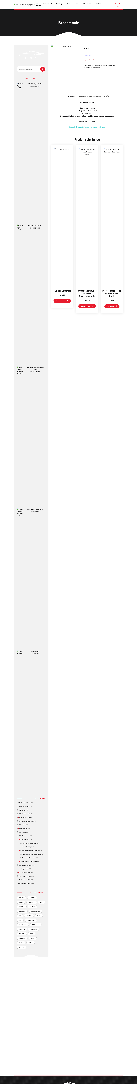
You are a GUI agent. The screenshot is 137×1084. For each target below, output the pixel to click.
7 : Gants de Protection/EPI (28, 861)
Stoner (21, 942)
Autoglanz (31, 902)
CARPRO (32, 906)
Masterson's (34, 929)
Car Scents (22, 911)
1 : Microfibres (24, 839)
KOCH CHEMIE (30, 920)
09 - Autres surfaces (25, 865)
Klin (20, 920)
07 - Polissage (23, 832)
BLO (41, 902)
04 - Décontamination (26, 821)
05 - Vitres (22, 825)
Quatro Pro (22, 938)
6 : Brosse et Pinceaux (108, 65)
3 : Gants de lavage (26, 847)
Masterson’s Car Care (24, 883)
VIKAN (30, 942)
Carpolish (21, 906)
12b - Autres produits (24, 880)
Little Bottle (35, 924)
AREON (21, 902)
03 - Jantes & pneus (25, 817)
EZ (20, 915)
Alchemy (21, 897)
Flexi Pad (29, 915)
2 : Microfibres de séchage (28, 843)
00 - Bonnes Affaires (24, 803)
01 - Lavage (22, 810)
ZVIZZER (21, 947)
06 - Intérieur (23, 828)
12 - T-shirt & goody (25, 876)
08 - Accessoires (96, 65)
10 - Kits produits (23, 869)
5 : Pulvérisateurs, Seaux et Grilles (30, 854)
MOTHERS (21, 933)
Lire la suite (110, 306)
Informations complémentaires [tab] (90, 96)
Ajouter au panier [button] (61, 301)
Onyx (31, 933)
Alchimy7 (32, 897)
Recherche (42, 69)
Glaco (38, 915)
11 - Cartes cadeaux (25, 872)
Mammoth (22, 929)
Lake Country (22, 924)
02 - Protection (24, 814)
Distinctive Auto (95, 68)
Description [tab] (72, 96)
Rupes (32, 938)
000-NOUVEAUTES (23, 806)
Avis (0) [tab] (106, 96)
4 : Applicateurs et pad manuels (30, 850)
